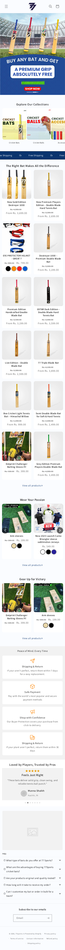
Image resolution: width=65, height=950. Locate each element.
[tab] (29, 92)
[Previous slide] (5, 530)
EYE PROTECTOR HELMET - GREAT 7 (16, 257)
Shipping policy (34, 943)
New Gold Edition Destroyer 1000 (16, 203)
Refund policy (52, 938)
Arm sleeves (16, 535)
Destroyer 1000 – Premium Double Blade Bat (48, 258)
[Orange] (14, 268)
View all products (31, 485)
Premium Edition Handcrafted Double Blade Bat (17, 312)
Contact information (35, 938)
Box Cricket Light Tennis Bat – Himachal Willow (16, 415)
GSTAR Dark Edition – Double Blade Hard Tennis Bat (48, 312)
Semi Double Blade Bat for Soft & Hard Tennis (48, 415)
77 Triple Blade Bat (48, 362)
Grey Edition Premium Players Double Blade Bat (48, 465)
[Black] (8, 268)
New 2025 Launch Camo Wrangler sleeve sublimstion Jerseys (48, 538)
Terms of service (17, 938)
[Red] (19, 268)
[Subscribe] (48, 918)
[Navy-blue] (54, 552)
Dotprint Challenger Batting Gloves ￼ (16, 465)
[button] (6, 6)
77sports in (20, 934)
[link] (42, 485)
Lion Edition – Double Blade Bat (16, 364)
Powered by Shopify (33, 934)
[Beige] (14, 546)
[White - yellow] (43, 552)
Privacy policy (50, 934)
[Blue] (25, 268)
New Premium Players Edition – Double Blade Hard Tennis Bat (48, 205)
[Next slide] (60, 530)
